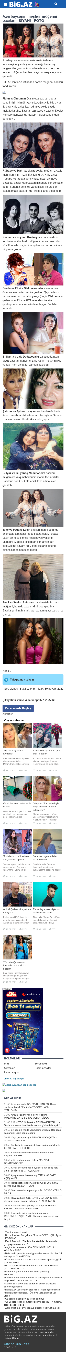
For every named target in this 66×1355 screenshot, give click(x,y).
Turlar (6, 1078)
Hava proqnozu (12, 1072)
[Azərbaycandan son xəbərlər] (19, 1084)
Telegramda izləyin (22, 679)
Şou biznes (11, 688)
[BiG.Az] (24, 4)
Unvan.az (9, 1067)
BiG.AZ (7, 82)
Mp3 (6, 1063)
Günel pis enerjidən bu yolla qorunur (24, 1298)
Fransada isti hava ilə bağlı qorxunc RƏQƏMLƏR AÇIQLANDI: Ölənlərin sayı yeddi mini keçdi (31, 1216)
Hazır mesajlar (43, 1067)
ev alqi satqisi (16, 1078)
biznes (6, 549)
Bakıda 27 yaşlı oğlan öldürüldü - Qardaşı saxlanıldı (33, 1289)
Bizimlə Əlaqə (11, 1338)
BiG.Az (7, 671)
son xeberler (47, 1332)
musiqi (41, 114)
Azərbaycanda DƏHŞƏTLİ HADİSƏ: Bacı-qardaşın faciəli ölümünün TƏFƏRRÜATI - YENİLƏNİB (30, 1107)
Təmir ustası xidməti (16, 1232)
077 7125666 (47, 700)
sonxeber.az (49, 1335)
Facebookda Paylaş (18, 708)
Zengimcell (41, 1063)
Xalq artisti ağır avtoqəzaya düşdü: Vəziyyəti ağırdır (32, 1307)
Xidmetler (8, 713)
